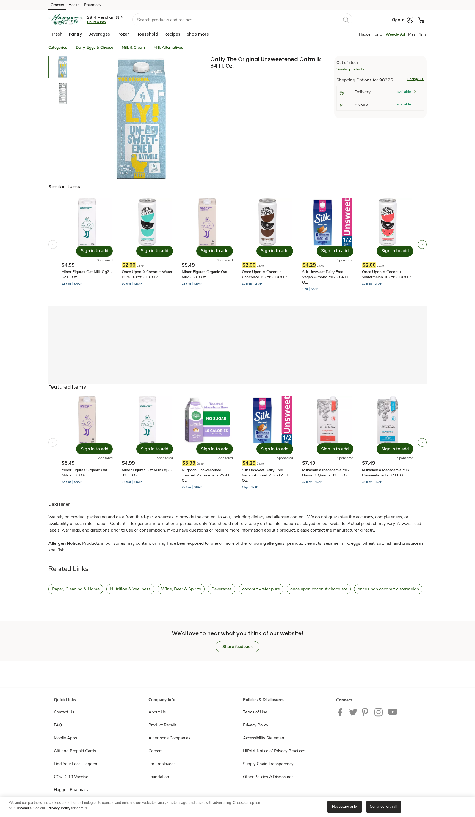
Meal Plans (417, 34)
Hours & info (96, 22)
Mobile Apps (65, 738)
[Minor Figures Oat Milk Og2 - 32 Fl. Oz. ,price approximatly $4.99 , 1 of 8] (87, 244)
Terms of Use (255, 712)
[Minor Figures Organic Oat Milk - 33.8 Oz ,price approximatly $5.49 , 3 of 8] (207, 244)
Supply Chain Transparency (268, 764)
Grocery (57, 4)
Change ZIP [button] (415, 79)
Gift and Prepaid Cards (75, 751)
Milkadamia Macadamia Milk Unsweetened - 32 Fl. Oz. (385, 472)
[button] (105, 17)
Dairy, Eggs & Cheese (94, 47)
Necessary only (344, 806)
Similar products (350, 69)
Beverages (221, 589)
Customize (23, 808)
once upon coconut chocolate (318, 589)
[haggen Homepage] (65, 19)
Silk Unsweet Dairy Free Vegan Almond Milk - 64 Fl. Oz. (325, 277)
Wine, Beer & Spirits (181, 589)
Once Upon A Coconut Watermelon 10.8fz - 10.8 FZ (387, 274)
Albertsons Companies (169, 738)
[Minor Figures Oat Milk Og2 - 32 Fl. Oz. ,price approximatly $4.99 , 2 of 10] (147, 442)
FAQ (58, 725)
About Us (157, 712)
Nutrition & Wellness (130, 589)
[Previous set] (52, 244)
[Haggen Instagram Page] (379, 712)
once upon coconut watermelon (388, 589)
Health (74, 4)
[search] (346, 19)
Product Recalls (162, 725)
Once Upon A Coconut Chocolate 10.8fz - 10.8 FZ (265, 274)
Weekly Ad (395, 34)
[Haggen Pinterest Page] (365, 712)
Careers (155, 751)
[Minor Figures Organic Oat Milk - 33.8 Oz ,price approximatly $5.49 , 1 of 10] (87, 442)
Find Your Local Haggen (75, 764)
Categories (57, 47)
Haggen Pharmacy (71, 790)
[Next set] (422, 244)
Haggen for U (370, 34)
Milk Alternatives (168, 47)
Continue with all (383, 806)
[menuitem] (57, 34)
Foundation (158, 777)
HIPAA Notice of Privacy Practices (274, 751)
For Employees (161, 764)
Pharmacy (92, 4)
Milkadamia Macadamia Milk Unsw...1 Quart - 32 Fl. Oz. (325, 472)
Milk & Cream (133, 47)
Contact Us (64, 712)
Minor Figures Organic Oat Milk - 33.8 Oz (204, 274)
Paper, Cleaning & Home (76, 589)
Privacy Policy (255, 725)
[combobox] (242, 19)
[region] (237, 807)
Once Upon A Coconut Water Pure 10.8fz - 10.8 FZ (147, 274)
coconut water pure (261, 589)
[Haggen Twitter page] (353, 712)
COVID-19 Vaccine (71, 777)
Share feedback (237, 647)
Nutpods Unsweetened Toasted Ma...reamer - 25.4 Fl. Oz (207, 475)
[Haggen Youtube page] (392, 712)
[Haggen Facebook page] (341, 712)
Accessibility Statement (264, 738)
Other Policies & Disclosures (268, 777)
